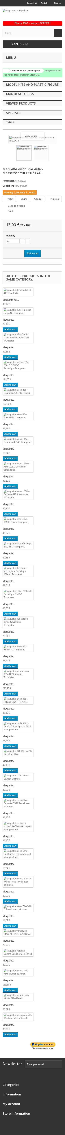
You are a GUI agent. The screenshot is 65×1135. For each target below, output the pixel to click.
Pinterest (54, 199)
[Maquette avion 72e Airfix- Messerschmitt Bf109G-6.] (24, 153)
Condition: (8, 186)
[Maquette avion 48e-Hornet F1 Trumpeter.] (18, 648)
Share (23, 199)
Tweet (10, 199)
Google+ (38, 199)
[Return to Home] (5, 70)
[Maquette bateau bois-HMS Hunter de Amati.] (18, 972)
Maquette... (9, 319)
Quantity (10, 235)
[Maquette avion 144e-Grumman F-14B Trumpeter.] (18, 440)
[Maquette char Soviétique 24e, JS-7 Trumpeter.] (18, 545)
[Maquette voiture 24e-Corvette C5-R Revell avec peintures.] (18, 803)
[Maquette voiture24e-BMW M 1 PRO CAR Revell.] (18, 932)
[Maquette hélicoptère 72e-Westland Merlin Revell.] (18, 1017)
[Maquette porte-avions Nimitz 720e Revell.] (18, 997)
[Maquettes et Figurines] (32, 15)
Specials (13, 113)
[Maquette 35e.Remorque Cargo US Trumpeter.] (18, 311)
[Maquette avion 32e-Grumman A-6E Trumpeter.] (18, 391)
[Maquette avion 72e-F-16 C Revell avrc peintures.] (18, 908)
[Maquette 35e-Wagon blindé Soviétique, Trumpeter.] (18, 622)
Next (52, 153)
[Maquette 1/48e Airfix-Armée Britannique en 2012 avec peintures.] (18, 726)
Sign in (57, 3)
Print (10, 211)
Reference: (8, 180)
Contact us (32, 3)
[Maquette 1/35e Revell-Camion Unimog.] (18, 777)
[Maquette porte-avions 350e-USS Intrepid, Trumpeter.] (18, 674)
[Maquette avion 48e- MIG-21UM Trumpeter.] (18, 416)
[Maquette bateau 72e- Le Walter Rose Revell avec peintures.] (18, 882)
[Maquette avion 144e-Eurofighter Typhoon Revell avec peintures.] (18, 854)
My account (11, 1104)
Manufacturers (20, 94)
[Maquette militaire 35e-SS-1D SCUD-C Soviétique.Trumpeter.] (18, 365)
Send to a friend (16, 206)
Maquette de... (11, 299)
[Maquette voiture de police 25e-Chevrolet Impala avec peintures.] (18, 826)
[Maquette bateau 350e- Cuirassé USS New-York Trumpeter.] (18, 494)
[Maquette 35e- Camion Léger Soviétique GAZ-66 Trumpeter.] (18, 337)
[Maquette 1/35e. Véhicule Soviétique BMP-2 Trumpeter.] (18, 594)
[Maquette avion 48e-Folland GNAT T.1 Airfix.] (18, 700)
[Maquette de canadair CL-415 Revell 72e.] (18, 291)
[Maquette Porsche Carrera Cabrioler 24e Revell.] (18, 952)
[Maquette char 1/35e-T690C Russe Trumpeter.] (18, 520)
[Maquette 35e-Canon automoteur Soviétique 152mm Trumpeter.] (18, 571)
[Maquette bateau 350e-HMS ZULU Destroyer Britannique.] (18, 467)
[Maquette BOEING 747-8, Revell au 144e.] (18, 753)
